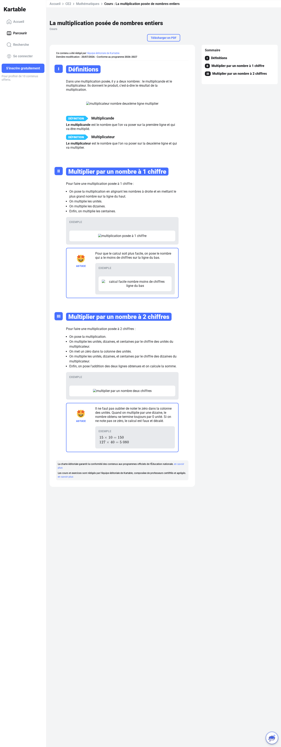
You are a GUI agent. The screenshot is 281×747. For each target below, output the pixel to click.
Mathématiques (87, 4)
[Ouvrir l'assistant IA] (272, 738)
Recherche (21, 45)
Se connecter (23, 56)
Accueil (18, 22)
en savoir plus (65, 476)
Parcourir (20, 33)
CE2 (68, 4)
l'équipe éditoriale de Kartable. (103, 53)
